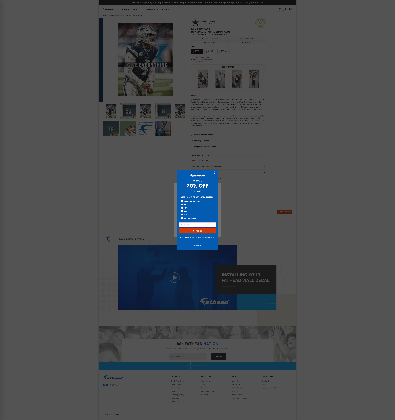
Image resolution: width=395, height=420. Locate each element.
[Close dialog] (215, 172)
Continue (197, 231)
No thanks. (197, 245)
